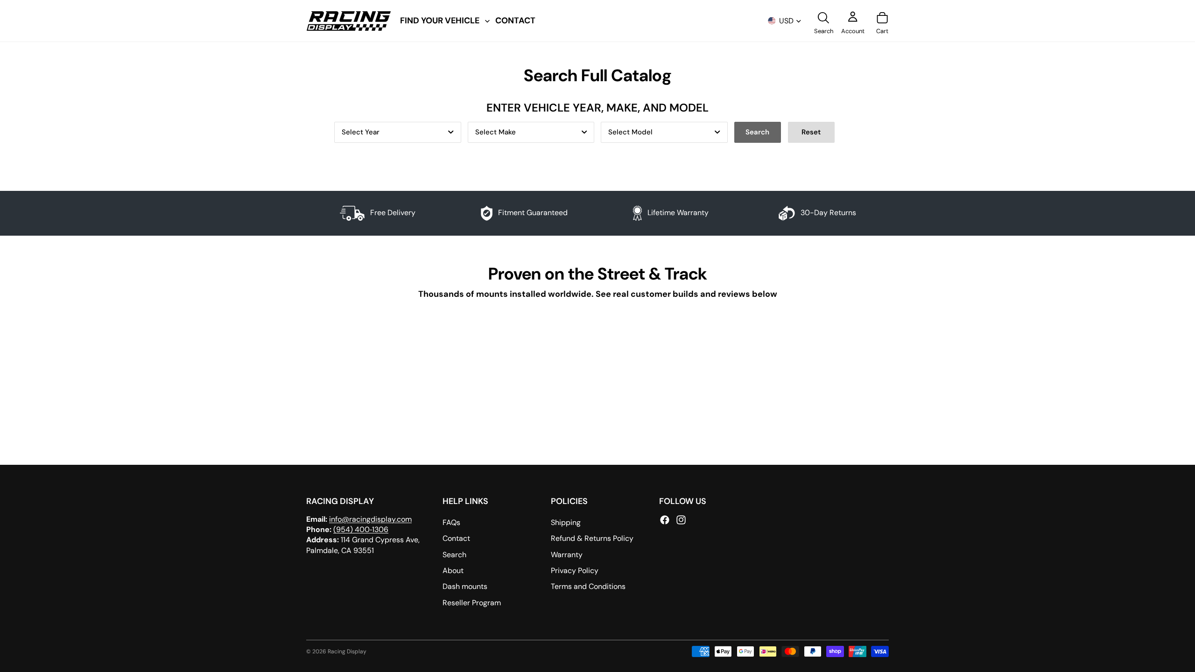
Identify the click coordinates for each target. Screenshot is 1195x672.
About (453, 570)
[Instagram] (681, 519)
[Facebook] (664, 519)
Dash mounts (465, 586)
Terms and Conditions (588, 586)
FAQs (451, 522)
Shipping (566, 522)
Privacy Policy (574, 570)
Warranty (567, 554)
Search (454, 554)
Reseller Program (472, 603)
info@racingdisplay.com (370, 519)
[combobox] (397, 132)
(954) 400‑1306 (360, 529)
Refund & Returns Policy (592, 538)
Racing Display (347, 651)
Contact (456, 538)
